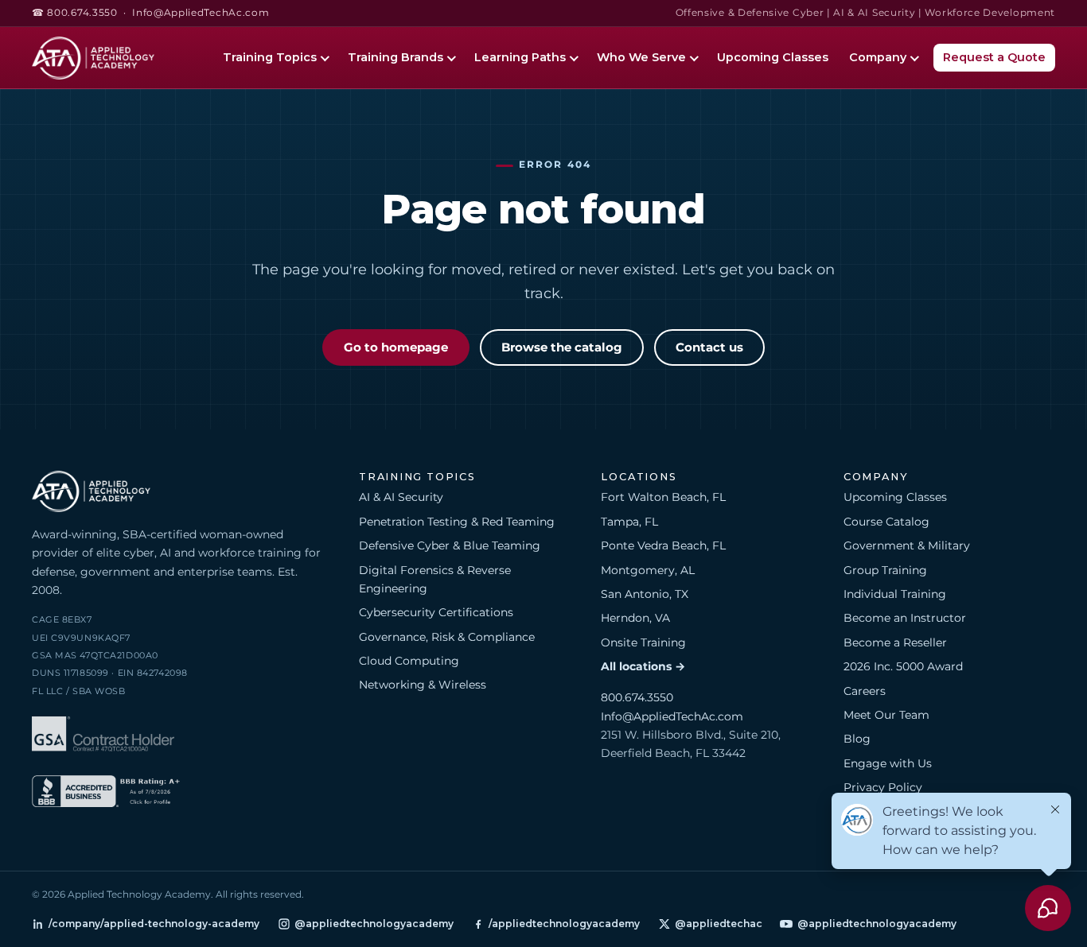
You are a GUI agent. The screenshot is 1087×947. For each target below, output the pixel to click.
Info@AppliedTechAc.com (200, 12)
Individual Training (894, 594)
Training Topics (270, 57)
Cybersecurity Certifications (436, 612)
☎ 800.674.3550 (75, 12)
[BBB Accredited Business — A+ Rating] (106, 794)
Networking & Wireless (422, 684)
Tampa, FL (629, 521)
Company (877, 57)
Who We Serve (641, 57)
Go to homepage (396, 347)
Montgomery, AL (648, 570)
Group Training (885, 570)
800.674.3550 (637, 697)
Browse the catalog (561, 347)
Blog (857, 739)
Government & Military (906, 545)
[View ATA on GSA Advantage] (103, 736)
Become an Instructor (904, 618)
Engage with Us (887, 763)
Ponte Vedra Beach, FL (663, 545)
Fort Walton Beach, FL (663, 497)
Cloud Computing (409, 661)
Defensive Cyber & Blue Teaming (449, 545)
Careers (864, 691)
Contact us (709, 347)
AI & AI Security (401, 497)
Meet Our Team (886, 715)
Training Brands (395, 57)
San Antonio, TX (644, 594)
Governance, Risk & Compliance (447, 637)
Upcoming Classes (772, 57)
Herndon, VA (635, 618)
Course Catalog (886, 521)
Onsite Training (643, 642)
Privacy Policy (882, 787)
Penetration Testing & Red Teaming (457, 521)
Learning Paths (520, 57)
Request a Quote (994, 57)
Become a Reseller (895, 642)
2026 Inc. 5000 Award (903, 666)
